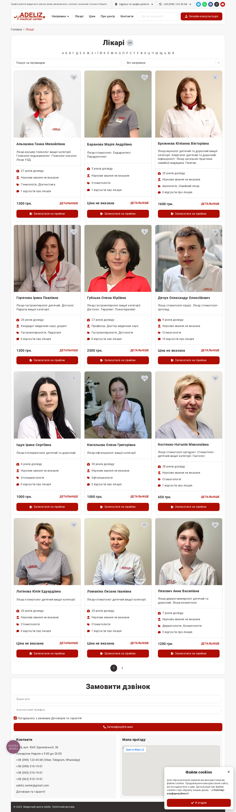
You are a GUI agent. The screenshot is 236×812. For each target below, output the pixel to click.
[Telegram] (198, 4)
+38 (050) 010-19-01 (29, 772)
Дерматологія (172, 625)
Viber (48, 760)
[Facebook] (210, 4)
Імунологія (169, 186)
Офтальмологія (102, 477)
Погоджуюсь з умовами (50, 718)
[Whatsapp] (204, 4)
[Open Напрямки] (68, 16)
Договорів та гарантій (66, 718)
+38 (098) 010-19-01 (29, 766)
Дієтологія (126, 332)
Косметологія (192, 625)
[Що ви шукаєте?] (157, 16)
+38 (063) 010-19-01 (29, 779)
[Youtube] (222, 4)
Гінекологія (29, 184)
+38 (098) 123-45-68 (30, 760)
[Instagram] (216, 4)
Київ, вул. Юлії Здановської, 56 (37, 747)
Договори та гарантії (30, 791)
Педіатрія (54, 332)
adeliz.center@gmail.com (32, 785)
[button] (228, 772)
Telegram (58, 760)
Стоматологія (101, 183)
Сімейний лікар (189, 186)
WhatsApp (72, 760)
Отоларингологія (32, 477)
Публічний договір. (63, 806)
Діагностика (46, 184)
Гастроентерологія (33, 332)
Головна (16, 29)
